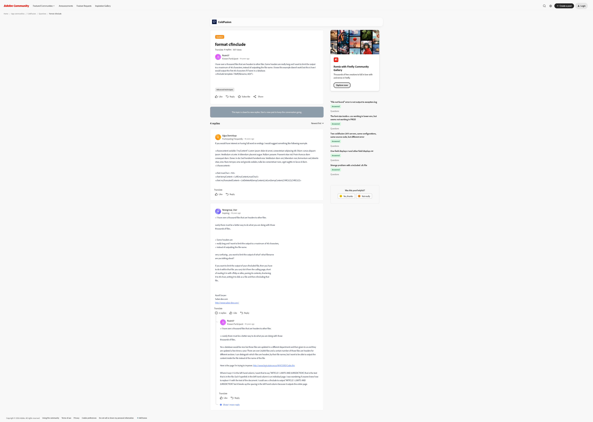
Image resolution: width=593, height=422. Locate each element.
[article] (267, 165)
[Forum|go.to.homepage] (16, 5)
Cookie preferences (89, 418)
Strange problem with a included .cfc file (348, 165)
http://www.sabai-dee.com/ (227, 302)
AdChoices (143, 418)
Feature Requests (84, 5)
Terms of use (66, 418)
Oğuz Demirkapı (229, 135)
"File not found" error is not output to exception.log (353, 102)
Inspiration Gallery (103, 5)
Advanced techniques (225, 89)
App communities (18, 13)
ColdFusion (31, 13)
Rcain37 (225, 55)
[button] (564, 5)
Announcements (66, 5)
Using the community (50, 418)
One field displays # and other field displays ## (351, 151)
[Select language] (550, 5)
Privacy (76, 418)
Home (6, 13)
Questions (42, 13)
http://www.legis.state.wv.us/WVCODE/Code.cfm (274, 365)
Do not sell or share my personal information (116, 418)
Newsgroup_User (229, 209)
